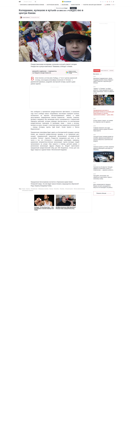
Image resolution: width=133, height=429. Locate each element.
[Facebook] (101, 2)
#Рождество (34, 188)
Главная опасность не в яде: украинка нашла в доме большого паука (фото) (103, 129)
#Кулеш (28, 188)
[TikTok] (113, 2)
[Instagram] (111, 2)
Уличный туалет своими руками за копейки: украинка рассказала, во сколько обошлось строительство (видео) (103, 139)
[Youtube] (107, 2)
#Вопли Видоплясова (79, 188)
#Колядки (56, 188)
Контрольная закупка (53, 4)
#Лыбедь (62, 188)
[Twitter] (109, 2)
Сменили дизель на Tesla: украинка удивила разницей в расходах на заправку (103, 148)
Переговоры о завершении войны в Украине (32, 4)
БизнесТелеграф (75, 4)
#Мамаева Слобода (43, 188)
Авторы (108, 4)
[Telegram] (105, 2)
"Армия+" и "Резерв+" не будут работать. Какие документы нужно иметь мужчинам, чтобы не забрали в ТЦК (103, 91)
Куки (66, 8)
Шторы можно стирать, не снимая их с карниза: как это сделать (103, 121)
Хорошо (73, 8)
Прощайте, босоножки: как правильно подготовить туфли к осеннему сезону (102, 177)
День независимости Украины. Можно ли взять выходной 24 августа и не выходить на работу (102, 186)
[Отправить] (35, 2)
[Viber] (103, 1)
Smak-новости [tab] (104, 70)
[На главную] (66, 1)
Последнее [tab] (96, 70)
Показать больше (101, 193)
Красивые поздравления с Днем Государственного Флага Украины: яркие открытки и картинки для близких (103, 81)
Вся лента (96, 74)
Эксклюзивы (65, 4)
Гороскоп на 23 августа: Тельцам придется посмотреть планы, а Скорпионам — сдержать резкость (103, 168)
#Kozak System (69, 188)
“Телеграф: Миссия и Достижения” (92, 4)
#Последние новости (27, 190)
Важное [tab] (111, 70)
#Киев (23, 188)
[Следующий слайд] (115, 4)
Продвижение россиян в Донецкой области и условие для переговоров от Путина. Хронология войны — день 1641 (103, 113)
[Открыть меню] (20, 1)
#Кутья (51, 188)
